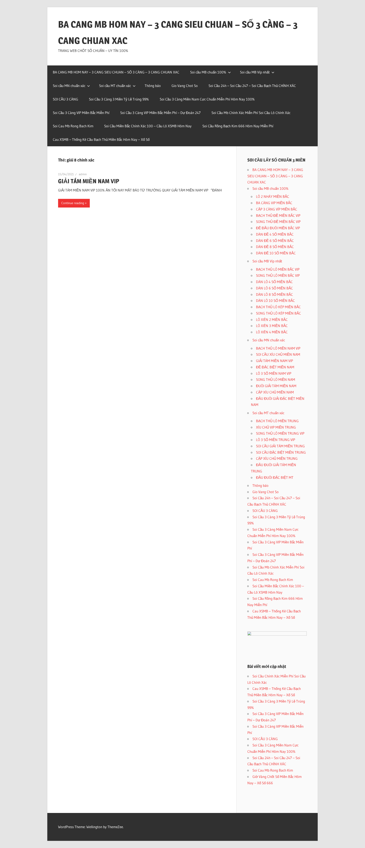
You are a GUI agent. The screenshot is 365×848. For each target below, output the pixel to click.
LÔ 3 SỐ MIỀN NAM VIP (273, 373)
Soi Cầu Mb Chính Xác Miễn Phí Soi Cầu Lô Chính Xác (250, 112)
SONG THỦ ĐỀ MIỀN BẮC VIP (278, 221)
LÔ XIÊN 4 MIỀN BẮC (272, 332)
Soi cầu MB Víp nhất (255, 72)
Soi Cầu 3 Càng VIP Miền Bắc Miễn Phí (81, 112)
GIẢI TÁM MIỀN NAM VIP (88, 181)
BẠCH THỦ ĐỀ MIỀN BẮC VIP (278, 215)
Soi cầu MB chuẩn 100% (208, 72)
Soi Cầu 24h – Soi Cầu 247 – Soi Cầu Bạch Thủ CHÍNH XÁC (252, 85)
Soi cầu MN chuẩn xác (69, 85)
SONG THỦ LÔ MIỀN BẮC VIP (278, 275)
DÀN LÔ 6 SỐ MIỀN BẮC (274, 288)
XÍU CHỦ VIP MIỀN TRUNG (276, 427)
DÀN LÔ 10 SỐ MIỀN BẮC (275, 300)
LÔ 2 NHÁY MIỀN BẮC (272, 196)
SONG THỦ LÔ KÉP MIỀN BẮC (278, 313)
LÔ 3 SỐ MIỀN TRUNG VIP (275, 439)
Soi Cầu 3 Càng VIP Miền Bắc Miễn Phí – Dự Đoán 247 (160, 112)
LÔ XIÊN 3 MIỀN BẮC (272, 325)
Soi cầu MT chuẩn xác (115, 85)
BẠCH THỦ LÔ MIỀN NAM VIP (278, 348)
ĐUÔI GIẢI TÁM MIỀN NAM (276, 386)
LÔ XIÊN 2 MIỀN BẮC (272, 319)
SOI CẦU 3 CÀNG (65, 99)
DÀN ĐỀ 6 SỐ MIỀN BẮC (275, 240)
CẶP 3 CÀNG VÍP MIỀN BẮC (276, 209)
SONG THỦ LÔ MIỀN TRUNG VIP (280, 433)
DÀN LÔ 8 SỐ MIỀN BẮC (274, 294)
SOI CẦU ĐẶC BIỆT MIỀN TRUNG (281, 452)
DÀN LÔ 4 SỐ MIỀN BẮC (274, 282)
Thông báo (153, 85)
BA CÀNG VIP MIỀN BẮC (274, 203)
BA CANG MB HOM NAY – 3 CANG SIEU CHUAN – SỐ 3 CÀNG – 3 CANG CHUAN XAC (116, 72)
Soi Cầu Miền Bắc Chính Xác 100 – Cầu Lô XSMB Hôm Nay (148, 126)
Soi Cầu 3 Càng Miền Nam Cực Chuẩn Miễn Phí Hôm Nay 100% (207, 99)
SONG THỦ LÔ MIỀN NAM (275, 379)
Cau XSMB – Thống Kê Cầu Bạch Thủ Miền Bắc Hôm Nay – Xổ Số (101, 139)
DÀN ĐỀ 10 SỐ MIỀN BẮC (276, 253)
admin (83, 174)
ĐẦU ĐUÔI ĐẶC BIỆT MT (274, 477)
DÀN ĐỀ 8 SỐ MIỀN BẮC (275, 246)
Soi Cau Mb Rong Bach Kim (73, 126)
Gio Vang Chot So (185, 85)
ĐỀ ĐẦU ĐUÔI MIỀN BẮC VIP (278, 228)
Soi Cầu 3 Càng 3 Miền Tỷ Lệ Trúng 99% (119, 99)
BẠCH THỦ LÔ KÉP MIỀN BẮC (278, 307)
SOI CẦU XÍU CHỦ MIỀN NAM (278, 354)
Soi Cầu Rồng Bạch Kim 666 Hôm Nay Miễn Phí (237, 126)
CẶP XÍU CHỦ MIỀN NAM (275, 392)
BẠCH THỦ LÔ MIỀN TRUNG (277, 421)
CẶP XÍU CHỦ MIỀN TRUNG (277, 458)
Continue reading (72, 203)
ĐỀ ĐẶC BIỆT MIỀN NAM (275, 367)
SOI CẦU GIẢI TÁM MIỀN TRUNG (280, 446)
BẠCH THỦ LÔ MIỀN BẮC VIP (278, 269)
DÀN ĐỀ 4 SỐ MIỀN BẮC (275, 234)
